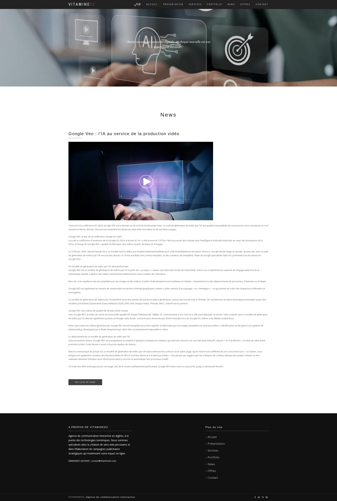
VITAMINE (82, 4)
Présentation (173, 4)
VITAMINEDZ (76, 497)
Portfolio (214, 4)
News (231, 4)
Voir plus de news (85, 382)
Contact (262, 4)
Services (195, 4)
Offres (245, 4)
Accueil (152, 4)
